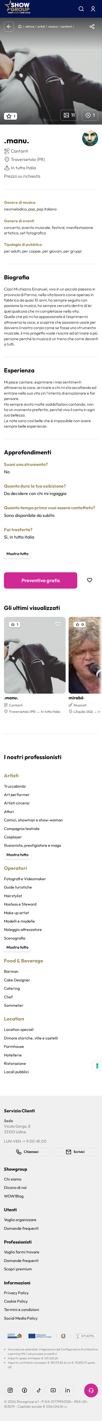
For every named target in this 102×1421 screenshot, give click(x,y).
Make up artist (16, 912)
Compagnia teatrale (22, 828)
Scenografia (14, 938)
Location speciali (19, 1029)
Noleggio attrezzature (23, 929)
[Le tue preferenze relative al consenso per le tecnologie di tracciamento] (97, 1065)
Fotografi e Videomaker (25, 878)
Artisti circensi (16, 802)
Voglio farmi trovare (21, 1251)
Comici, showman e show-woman (33, 819)
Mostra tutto (17, 553)
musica (52, 26)
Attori (9, 811)
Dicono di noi (15, 1187)
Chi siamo (12, 1179)
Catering (12, 988)
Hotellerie (13, 1055)
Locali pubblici (16, 1071)
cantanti (66, 26)
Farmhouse (14, 1046)
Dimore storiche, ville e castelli (31, 1038)
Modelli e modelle (19, 921)
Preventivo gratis (41, 580)
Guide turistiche (18, 887)
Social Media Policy (21, 1318)
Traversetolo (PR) (28, 159)
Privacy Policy (16, 1292)
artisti (41, 26)
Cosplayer (13, 836)
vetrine (29, 26)
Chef (8, 996)
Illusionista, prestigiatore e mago (32, 845)
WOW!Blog (14, 1196)
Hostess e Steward (20, 904)
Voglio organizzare (20, 1219)
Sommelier (14, 1005)
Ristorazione (15, 1063)
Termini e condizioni (21, 1309)
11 (73, 115)
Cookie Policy (16, 1301)
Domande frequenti (21, 1228)
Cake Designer (17, 979)
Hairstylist (13, 895)
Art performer (17, 794)
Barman (11, 971)
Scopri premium (18, 1268)
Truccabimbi (15, 786)
